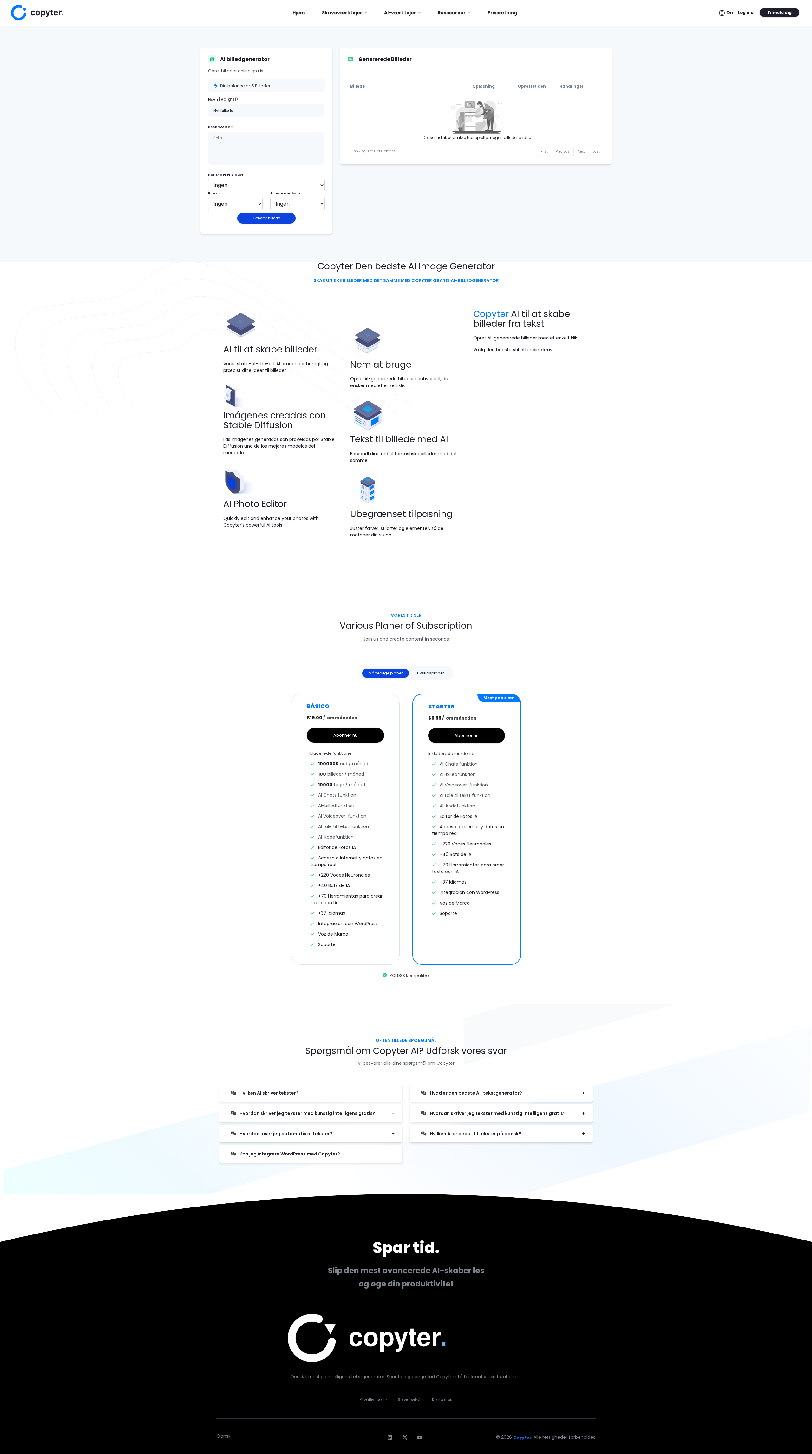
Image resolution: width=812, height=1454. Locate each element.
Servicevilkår (410, 1399)
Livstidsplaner (430, 673)
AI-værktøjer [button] (400, 13)
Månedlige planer (386, 673)
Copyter (522, 1437)
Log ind (746, 12)
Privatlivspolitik (374, 1399)
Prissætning (502, 13)
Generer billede (266, 217)
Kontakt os (442, 1399)
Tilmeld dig (779, 12)
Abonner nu (345, 735)
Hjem (301, 12)
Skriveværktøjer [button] (342, 13)
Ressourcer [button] (452, 13)
